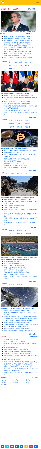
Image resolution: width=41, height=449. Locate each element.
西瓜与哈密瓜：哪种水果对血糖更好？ (14, 270)
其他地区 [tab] (11, 69)
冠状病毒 (3, 384)
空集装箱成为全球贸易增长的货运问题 (14, 163)
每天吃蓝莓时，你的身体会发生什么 (13, 263)
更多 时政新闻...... (33, 117)
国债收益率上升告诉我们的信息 (12, 161)
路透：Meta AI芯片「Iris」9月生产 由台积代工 (16, 326)
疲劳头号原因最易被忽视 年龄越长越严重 (15, 274)
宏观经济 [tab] (27, 120)
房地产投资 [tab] (18, 120)
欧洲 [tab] (20, 62)
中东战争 (15, 380)
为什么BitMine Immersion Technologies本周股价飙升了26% (20, 150)
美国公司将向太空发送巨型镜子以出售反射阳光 (16, 322)
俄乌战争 (28, 382)
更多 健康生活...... (33, 281)
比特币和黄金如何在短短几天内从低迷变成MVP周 (17, 45)
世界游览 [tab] (27, 230)
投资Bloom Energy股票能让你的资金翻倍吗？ (16, 165)
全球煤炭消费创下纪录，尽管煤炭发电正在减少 (16, 310)
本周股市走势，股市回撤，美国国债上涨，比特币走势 (18, 36)
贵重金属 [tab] (19, 127)
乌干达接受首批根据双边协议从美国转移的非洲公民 (17, 351)
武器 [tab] (26, 173)
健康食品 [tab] (19, 230)
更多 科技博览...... (33, 334)
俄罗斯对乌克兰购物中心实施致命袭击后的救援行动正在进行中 (18, 197)
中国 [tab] (15, 62)
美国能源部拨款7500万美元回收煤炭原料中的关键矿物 (18, 331)
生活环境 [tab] (28, 233)
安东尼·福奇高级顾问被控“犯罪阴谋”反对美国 (16, 349)
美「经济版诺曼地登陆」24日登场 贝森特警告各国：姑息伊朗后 (18, 31)
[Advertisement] (20, 407)
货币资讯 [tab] (27, 123)
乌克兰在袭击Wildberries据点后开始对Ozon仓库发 (17, 51)
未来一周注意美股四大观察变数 (12, 360)
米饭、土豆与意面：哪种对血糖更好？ (14, 266)
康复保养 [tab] (11, 230)
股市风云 (28, 380)
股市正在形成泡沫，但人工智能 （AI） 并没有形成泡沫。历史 (20, 362)
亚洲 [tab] (26, 62)
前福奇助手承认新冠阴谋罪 (11, 108)
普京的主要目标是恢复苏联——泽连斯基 (14, 341)
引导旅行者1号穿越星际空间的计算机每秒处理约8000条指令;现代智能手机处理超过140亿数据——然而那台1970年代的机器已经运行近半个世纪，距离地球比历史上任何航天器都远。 (21, 318)
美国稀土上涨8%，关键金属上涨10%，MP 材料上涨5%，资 (20, 53)
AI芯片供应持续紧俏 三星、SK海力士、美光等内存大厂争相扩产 (21, 324)
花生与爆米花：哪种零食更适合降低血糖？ (15, 55)
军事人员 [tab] (19, 173)
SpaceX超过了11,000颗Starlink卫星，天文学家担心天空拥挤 (17, 308)
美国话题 (15, 382)
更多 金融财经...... (33, 170)
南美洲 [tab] (27, 65)
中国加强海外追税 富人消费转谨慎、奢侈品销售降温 (18, 43)
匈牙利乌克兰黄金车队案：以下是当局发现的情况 (17, 102)
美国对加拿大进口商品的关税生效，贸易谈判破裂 (17, 39)
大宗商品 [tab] (11, 127)
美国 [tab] (10, 62)
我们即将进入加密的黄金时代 (11, 370)
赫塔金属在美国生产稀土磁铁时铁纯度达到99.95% (17, 104)
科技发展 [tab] (19, 284)
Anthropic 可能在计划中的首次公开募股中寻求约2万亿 (18, 47)
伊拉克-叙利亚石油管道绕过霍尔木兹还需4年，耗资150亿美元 (20, 106)
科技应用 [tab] (11, 284)
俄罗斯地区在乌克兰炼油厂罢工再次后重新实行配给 (17, 199)
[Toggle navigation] (37, 2)
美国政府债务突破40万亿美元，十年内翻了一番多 (17, 110)
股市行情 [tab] (11, 123)
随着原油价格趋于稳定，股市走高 (13, 152)
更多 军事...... (34, 227)
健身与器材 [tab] (20, 233)
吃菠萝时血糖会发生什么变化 (11, 261)
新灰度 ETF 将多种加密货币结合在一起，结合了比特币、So (19, 366)
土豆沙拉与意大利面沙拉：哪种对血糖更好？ (16, 268)
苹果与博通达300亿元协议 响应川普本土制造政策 (17, 329)
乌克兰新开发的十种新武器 (11, 207)
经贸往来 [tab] (19, 123)
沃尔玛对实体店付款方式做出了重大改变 (14, 49)
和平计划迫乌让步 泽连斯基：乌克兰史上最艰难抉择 (18, 353)
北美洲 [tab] (32, 62)
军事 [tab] (20, 65)
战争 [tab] (7, 173)
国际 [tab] (10, 65)
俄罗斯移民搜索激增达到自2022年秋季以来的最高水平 (18, 95)
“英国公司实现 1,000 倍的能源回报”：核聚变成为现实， (18, 364)
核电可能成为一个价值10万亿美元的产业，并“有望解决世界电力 (21, 368)
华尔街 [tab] (11, 120)
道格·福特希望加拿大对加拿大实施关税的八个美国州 (18, 41)
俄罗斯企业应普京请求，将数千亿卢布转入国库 (16, 159)
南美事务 (3, 380)
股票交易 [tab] (27, 127)
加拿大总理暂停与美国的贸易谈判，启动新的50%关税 (18, 57)
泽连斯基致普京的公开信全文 (11, 347)
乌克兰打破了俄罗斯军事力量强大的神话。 (15, 205)
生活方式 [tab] (11, 233)
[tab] (10, 62)
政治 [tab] (15, 65)
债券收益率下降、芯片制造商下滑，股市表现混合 (17, 167)
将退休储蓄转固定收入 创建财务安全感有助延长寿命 (18, 272)
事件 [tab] (12, 173)
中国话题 (3, 382)
